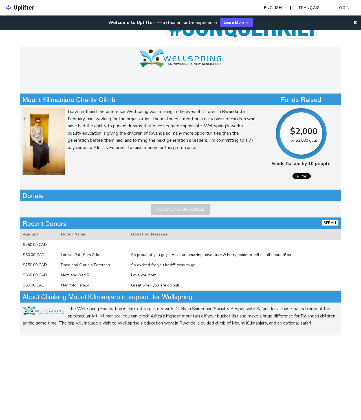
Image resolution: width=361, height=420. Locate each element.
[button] (355, 22)
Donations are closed (181, 209)
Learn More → (236, 22)
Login (343, 7)
